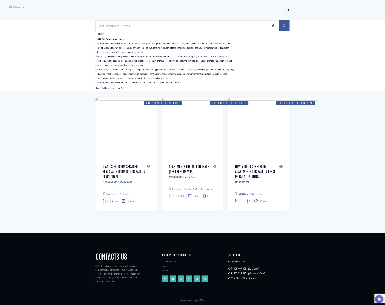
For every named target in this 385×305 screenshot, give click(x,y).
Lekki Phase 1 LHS (113, 194)
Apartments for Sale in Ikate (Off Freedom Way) (189, 169)
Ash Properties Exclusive (163, 103)
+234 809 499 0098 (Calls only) (243, 269)
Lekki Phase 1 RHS (246, 194)
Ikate (201, 189)
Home (97, 88)
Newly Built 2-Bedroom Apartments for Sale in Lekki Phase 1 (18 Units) (255, 171)
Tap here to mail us (236, 261)
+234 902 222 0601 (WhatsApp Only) (246, 273)
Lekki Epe (127, 194)
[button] (379, 299)
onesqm (193, 300)
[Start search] (284, 25)
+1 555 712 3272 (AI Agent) (242, 278)
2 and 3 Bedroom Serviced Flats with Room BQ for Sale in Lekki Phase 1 (124, 171)
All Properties (108, 88)
